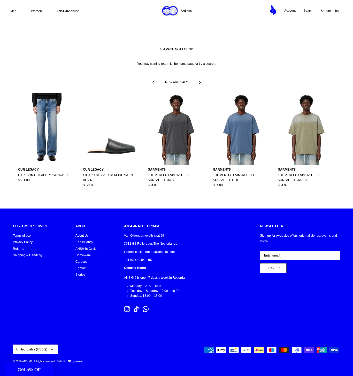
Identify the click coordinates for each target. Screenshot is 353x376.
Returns (18, 249)
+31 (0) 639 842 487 (138, 260)
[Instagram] (127, 309)
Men (13, 11)
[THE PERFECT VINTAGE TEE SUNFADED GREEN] (306, 129)
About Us (81, 235)
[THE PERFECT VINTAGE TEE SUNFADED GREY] (176, 129)
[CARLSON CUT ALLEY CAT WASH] (46, 129)
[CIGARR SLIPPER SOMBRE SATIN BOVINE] (111, 129)
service (67, 11)
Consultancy (84, 242)
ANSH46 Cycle (86, 249)
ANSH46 (27, 361)
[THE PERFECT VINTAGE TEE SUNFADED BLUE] (241, 129)
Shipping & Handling (27, 255)
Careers (81, 261)
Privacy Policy (23, 242)
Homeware (83, 255)
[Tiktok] (136, 309)
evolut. (79, 361)
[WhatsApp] (146, 309)
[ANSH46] (176, 11)
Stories (80, 274)
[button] (29, 369)
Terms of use (22, 235)
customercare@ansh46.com (155, 252)
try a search (207, 64)
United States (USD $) (31, 349)
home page (187, 64)
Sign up (273, 268)
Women (36, 11)
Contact (80, 268)
